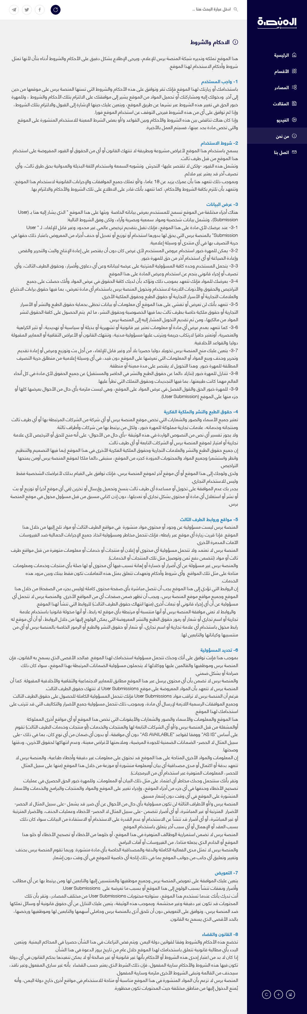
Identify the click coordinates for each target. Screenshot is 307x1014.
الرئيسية (281, 54)
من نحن (282, 135)
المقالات (281, 103)
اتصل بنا (281, 151)
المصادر (282, 87)
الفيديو (283, 119)
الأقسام (282, 70)
